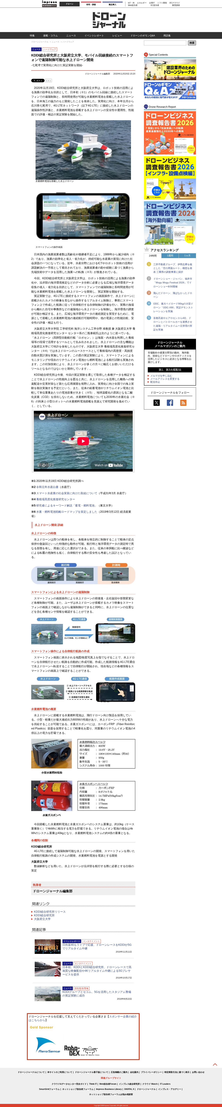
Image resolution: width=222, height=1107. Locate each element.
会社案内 (134, 1072)
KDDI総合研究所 (44, 915)
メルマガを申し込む (161, 375)
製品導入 (112, 4)
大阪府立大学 (42, 919)
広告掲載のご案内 (119, 1072)
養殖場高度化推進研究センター (55, 499)
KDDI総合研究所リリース (50, 911)
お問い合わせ (198, 1072)
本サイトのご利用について (59, 1072)
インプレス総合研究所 (129, 1084)
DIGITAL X (129, 1089)
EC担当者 (155, 5)
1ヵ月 (187, 255)
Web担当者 (133, 5)
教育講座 (176, 5)
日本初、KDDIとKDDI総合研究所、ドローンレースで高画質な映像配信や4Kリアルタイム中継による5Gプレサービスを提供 (96, 971)
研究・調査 (91, 4)
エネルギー (142, 3)
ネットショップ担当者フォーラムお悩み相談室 (111, 1094)
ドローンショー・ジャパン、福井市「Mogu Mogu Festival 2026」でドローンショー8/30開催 (172, 282)
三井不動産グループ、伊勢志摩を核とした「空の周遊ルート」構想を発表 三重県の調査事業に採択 (172, 268)
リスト (48, 81)
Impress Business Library (109, 1089)
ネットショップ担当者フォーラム (77, 1089)
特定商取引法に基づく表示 (176, 1072)
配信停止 (155, 382)
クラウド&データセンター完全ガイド (69, 1084)
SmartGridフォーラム (49, 1089)
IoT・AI (131, 3)
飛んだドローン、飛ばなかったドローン (172, 295)
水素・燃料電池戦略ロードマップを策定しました (66, 511)
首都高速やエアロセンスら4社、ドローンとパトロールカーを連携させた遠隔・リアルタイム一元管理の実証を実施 (172, 324)
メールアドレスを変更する (165, 378)
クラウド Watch (149, 1084)
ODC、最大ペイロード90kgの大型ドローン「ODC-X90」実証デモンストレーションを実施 (173, 307)
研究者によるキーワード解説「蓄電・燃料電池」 (66, 505)
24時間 (153, 255)
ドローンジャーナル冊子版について (91, 1072)
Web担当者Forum (107, 1084)
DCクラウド (174, 3)
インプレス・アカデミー (169, 1089)
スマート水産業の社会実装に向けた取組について (66, 493)
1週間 (170, 255)
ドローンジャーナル (146, 1089)
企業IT (152, 3)
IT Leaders (165, 1084)
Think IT (93, 1084)
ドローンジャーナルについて (31, 1072)
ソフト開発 (162, 3)
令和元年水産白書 (47, 487)
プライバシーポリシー (151, 1072)
